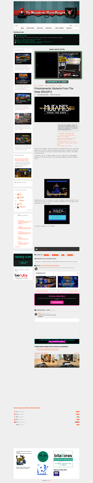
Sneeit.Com (49, 480)
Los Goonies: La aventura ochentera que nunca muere (29, 42)
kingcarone (22, 200)
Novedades (59, 85)
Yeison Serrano (23, 206)
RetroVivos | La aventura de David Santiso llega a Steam (22, 159)
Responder (40, 316)
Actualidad (41, 85)
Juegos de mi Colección (41, 353)
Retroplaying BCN (21, 220)
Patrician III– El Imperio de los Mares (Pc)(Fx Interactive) (22, 121)
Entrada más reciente (41, 291)
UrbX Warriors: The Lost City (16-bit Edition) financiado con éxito (24, 228)
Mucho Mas (69, 28)
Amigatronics (20, 226)
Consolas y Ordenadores (59, 28)
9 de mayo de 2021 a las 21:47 (45, 313)
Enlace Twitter (43, 249)
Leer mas (27, 69)
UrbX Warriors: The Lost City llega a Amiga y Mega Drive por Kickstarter (24, 222)
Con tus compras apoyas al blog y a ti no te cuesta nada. (48, 348)
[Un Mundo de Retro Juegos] (46, 23)
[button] (79, 65)
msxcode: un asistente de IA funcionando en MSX (23, 244)
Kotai (21, 203)
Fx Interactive (40, 28)
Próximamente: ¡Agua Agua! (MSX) (66, 133)
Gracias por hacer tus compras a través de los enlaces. (48, 349)
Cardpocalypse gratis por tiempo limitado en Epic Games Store (24, 233)
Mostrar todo (17, 246)
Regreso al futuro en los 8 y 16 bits (25, 40)
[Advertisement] (45, 132)
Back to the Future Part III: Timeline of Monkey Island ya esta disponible (67, 284)
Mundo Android (48, 28)
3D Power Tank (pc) (63, 365)
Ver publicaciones (57, 341)
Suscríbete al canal (57, 81)
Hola (20, 194)
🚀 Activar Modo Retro (57, 302)
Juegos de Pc (52, 85)
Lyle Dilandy (22, 197)
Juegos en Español (31, 28)
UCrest (39, 313)
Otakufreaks (20, 231)
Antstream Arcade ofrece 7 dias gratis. (45, 284)
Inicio (23, 28)
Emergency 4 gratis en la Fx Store (66, 141)
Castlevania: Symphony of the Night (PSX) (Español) (22, 61)
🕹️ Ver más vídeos (23, 263)
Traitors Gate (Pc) (40, 365)
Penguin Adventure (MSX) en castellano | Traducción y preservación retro (34, 41)
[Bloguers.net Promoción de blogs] (42, 474)
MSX (46, 85)
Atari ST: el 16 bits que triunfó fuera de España (28, 39)
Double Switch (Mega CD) (23, 239)
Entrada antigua (73, 291)
